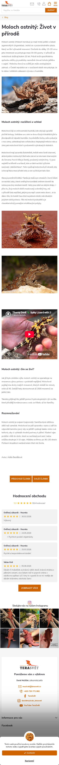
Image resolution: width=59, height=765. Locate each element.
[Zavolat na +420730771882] (39, 4)
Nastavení (29, 760)
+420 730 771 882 (32, 691)
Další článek (41, 479)
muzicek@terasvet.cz (32, 686)
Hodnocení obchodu (29, 496)
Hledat (51, 10)
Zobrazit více (29, 588)
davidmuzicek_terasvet (32, 700)
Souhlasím (31, 753)
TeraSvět (32, 696)
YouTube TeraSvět (32, 705)
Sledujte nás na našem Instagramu (30, 606)
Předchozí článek (20, 479)
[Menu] (55, 3)
